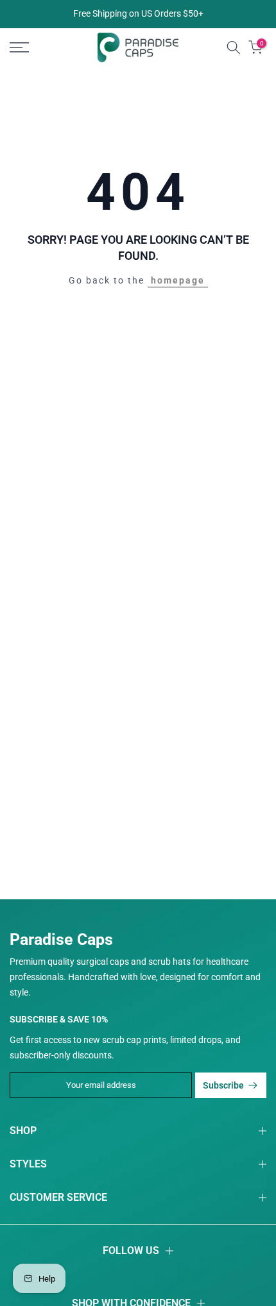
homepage (178, 280)
